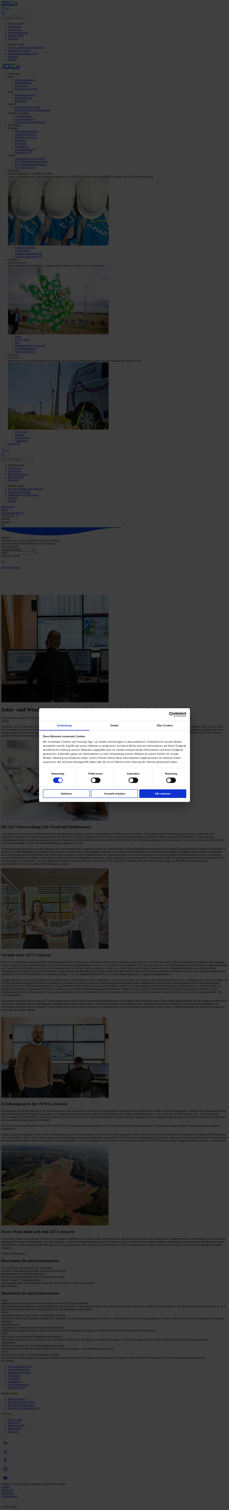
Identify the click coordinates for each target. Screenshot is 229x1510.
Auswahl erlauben (114, 793)
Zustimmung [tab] (64, 725)
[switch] (95, 780)
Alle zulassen (162, 793)
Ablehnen (66, 793)
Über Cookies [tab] (165, 725)
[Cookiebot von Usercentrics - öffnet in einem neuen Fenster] (171, 714)
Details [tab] (114, 725)
